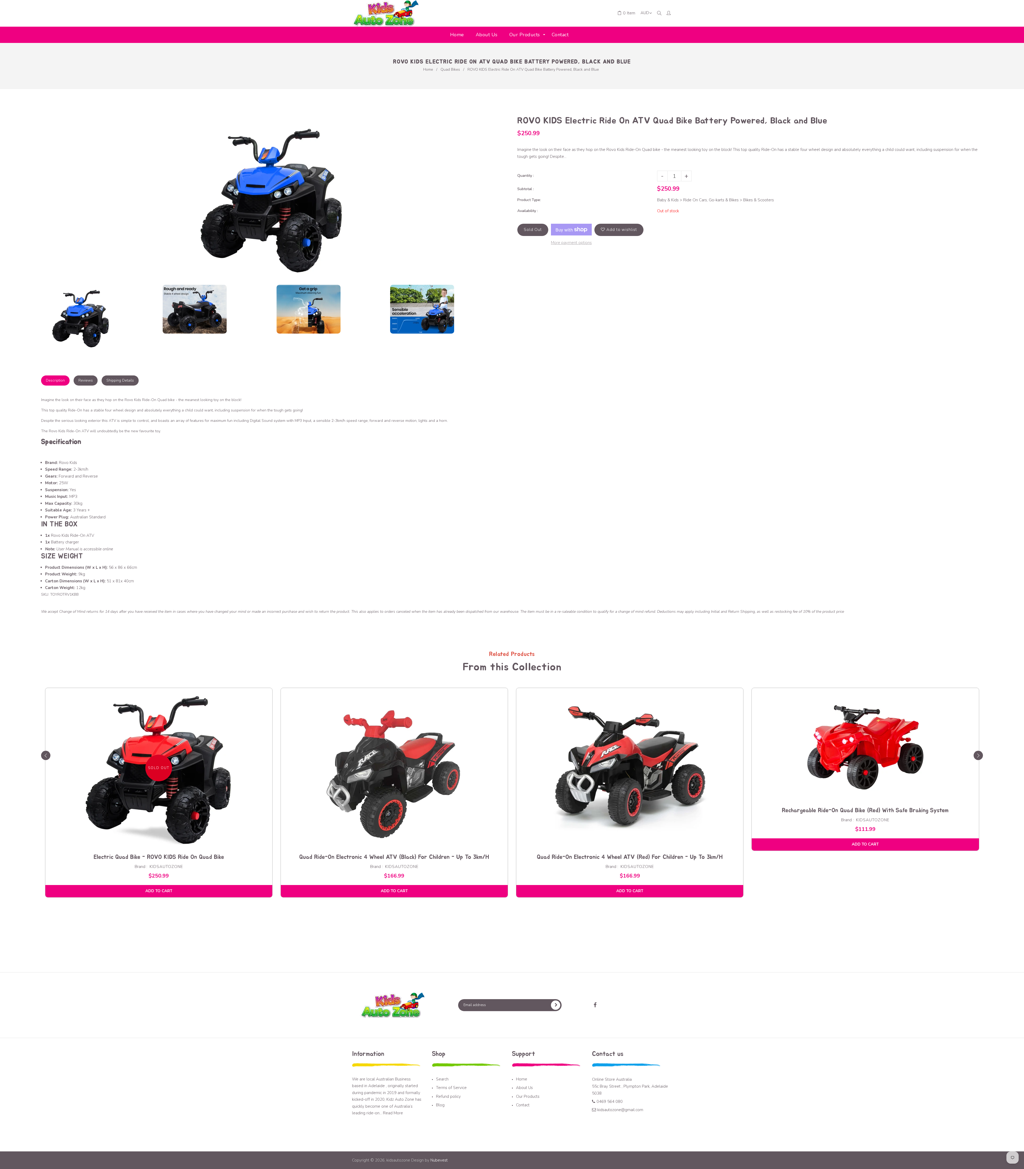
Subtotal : (525, 188)
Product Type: (529, 199)
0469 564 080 (610, 1101)
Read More (393, 1113)
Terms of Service (451, 1087)
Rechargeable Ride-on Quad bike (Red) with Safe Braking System (865, 810)
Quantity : (525, 175)
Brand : (141, 866)
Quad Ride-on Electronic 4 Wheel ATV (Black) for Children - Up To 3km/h (394, 857)
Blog (440, 1105)
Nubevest (438, 1160)
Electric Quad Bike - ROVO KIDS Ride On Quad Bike (159, 857)
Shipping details (120, 380)
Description (55, 380)
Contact (523, 1105)
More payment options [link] (571, 242)
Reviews (85, 380)
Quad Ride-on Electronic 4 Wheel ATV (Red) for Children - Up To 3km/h (630, 857)
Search (442, 1079)
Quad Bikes (450, 69)
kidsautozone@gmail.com (620, 1109)
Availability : (527, 210)
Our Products (527, 1096)
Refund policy (448, 1096)
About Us (524, 1087)
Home (428, 69)
